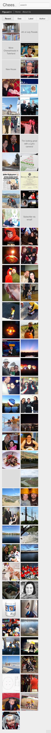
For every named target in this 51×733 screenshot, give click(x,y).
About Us (27, 11)
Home (18, 11)
